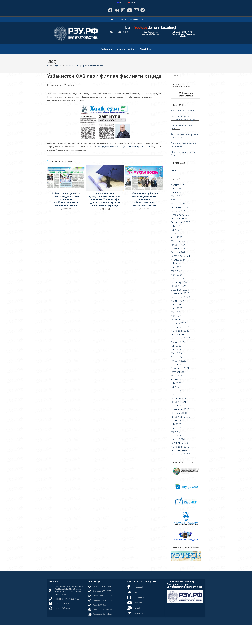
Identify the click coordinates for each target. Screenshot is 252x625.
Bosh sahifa (107, 49)
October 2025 (179, 218)
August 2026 (178, 185)
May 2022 (176, 353)
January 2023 (178, 323)
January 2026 (178, 211)
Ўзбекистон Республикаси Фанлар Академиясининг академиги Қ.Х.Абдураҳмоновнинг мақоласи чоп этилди (66, 199)
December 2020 (180, 405)
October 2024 (179, 252)
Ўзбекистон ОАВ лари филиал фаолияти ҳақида (84, 65)
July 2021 (176, 383)
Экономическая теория (182, 110)
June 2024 (176, 267)
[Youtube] (129, 10)
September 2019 (180, 454)
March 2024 (178, 278)
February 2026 (179, 207)
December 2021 (180, 364)
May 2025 (176, 233)
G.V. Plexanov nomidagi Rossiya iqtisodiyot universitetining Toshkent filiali (185, 584)
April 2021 (176, 390)
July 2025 (176, 226)
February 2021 (179, 398)
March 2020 (178, 439)
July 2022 (176, 345)
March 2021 (178, 394)
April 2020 (176, 435)
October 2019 (179, 450)
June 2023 (176, 308)
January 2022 (178, 360)
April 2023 (176, 315)
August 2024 (178, 259)
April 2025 (176, 237)
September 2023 (180, 297)
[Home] (48, 65)
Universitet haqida (125, 49)
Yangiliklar (145, 49)
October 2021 (179, 372)
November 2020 (180, 409)
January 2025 (178, 244)
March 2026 (178, 203)
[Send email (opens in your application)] (136, 10)
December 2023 (180, 289)
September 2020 (180, 416)
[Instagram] (123, 10)
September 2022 (180, 338)
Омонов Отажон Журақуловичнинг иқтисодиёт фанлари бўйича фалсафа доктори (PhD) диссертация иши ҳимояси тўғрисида (105, 199)
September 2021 (180, 375)
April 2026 (176, 200)
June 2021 (176, 387)
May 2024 (176, 271)
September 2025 (180, 222)
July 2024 (176, 263)
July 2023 (176, 304)
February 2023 (179, 319)
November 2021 (180, 368)
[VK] (116, 10)
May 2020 (176, 431)
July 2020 (176, 424)
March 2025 (178, 241)
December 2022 (180, 327)
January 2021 (178, 402)
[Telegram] (142, 10)
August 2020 (178, 420)
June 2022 (176, 349)
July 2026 (176, 188)
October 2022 (179, 334)
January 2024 (178, 286)
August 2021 (178, 379)
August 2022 (178, 342)
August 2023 (178, 300)
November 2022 (180, 330)
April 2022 (176, 357)
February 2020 (179, 443)
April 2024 (176, 274)
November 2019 (180, 446)
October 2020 (179, 413)
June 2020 (176, 428)
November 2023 (180, 293)
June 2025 (176, 229)
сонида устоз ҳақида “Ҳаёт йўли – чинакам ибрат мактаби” (123, 146)
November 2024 (180, 248)
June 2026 (176, 192)
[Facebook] (110, 10)
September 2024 (180, 256)
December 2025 (180, 215)
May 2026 (176, 196)
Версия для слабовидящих (186, 94)
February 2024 (179, 282)
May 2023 (176, 312)
